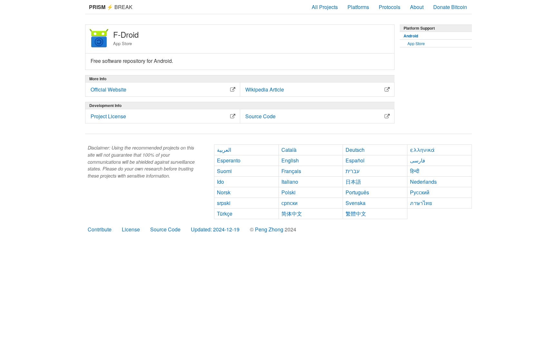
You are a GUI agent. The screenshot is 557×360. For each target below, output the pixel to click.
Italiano (289, 181)
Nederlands (423, 181)
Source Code (165, 229)
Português (357, 192)
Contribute (100, 229)
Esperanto (228, 160)
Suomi (224, 171)
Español (355, 160)
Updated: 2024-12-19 (215, 229)
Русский (419, 192)
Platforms (358, 7)
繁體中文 (356, 213)
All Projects (325, 7)
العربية (224, 149)
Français (291, 171)
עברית (352, 171)
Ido (220, 181)
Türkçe (224, 213)
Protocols (389, 7)
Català (289, 149)
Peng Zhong (270, 229)
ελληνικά (422, 149)
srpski (223, 203)
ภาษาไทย (421, 203)
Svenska (356, 203)
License (131, 229)
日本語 (353, 181)
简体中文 (291, 213)
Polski (288, 192)
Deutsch (355, 149)
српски (289, 203)
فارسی (417, 160)
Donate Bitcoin (450, 7)
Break (110, 7)
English (290, 160)
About (417, 7)
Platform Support (419, 28)
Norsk (223, 192)
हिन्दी (414, 171)
